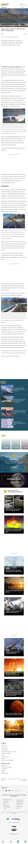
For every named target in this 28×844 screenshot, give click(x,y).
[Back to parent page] (3, 6)
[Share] (2, 34)
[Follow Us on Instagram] (6, 790)
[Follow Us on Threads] (16, 790)
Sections (23, 7)
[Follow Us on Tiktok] (12, 790)
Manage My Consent (6, 753)
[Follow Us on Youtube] (9, 790)
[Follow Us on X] (19, 790)
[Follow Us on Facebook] (3, 790)
